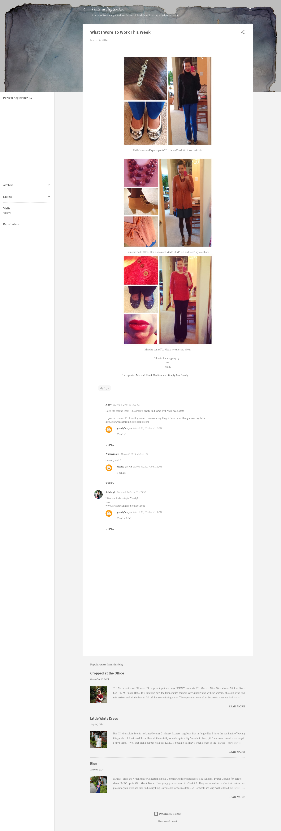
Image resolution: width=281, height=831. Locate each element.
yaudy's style (124, 428)
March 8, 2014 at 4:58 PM (134, 454)
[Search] (250, 10)
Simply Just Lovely (177, 375)
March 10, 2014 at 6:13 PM (147, 512)
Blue (93, 764)
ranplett (174, 821)
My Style (105, 388)
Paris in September (108, 9)
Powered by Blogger (169, 813)
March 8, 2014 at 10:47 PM (131, 492)
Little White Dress (104, 718)
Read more (237, 706)
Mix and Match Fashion (149, 375)
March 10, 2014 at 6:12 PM (147, 428)
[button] (242, 33)
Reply (110, 445)
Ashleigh (110, 492)
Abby (109, 405)
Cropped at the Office (107, 673)
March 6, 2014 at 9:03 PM (126, 404)
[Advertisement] (167, 620)
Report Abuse (11, 224)
